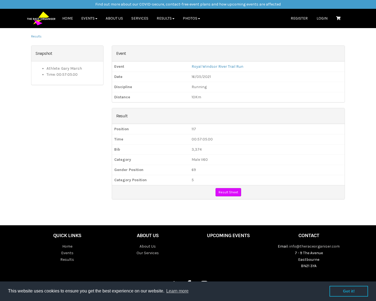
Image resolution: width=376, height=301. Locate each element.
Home (67, 18)
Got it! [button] (349, 291)
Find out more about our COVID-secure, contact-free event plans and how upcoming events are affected (188, 4)
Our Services (148, 253)
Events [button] (88, 18)
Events (67, 253)
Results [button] (164, 18)
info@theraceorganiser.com (314, 246)
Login (322, 18)
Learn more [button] (177, 291)
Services (139, 18)
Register (299, 18)
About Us (114, 18)
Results (36, 36)
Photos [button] (190, 18)
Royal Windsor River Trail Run (217, 66)
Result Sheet (228, 192)
